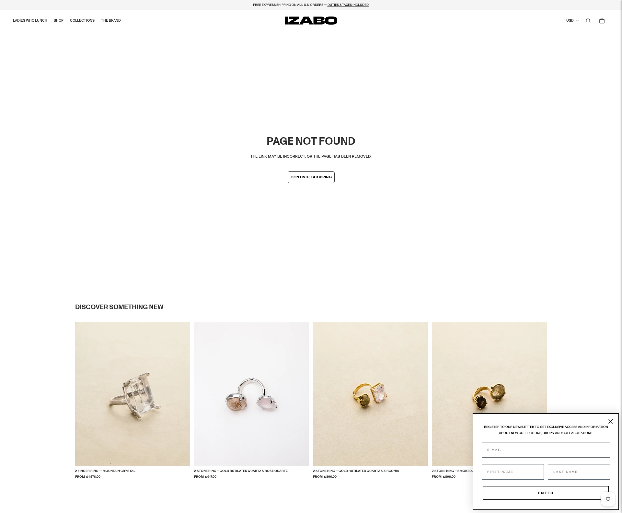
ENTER (546, 493)
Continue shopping (311, 177)
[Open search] (588, 21)
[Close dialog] (611, 421)
